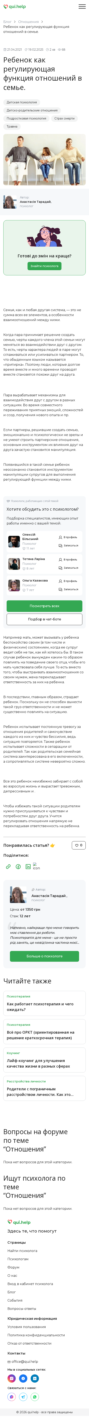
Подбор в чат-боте (44, 619)
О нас (12, 1276)
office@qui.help (24, 1362)
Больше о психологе (44, 956)
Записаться (71, 545)
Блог (7, 22)
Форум (13, 1267)
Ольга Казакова (35, 580)
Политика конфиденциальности (36, 1335)
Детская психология (22, 102)
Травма (12, 126)
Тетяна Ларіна (33, 559)
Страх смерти (64, 118)
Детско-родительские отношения (32, 110)
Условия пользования (26, 1327)
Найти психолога (22, 1251)
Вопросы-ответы (21, 1309)
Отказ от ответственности (29, 1343)
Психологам (18, 1259)
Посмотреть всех (44, 606)
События (15, 1300)
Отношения (28, 22)
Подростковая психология (26, 118)
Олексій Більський (30, 537)
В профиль (70, 537)
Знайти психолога (44, 266)
